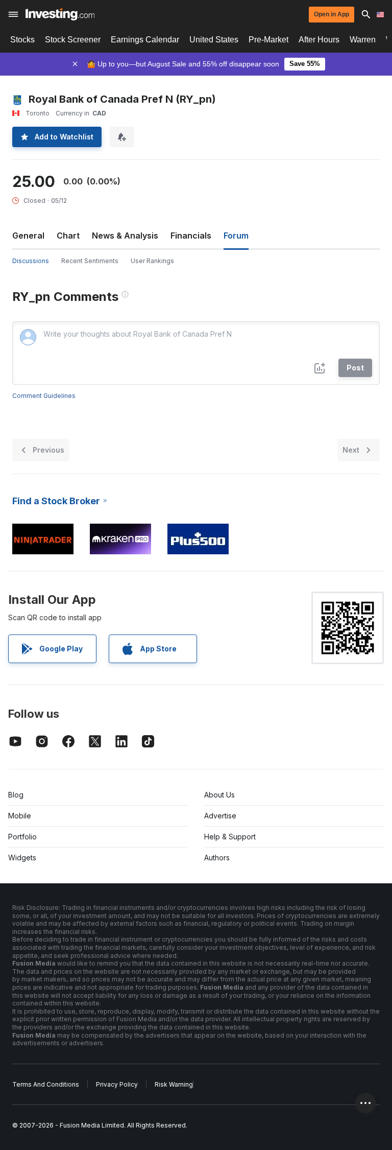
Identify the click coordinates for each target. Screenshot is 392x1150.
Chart (68, 235)
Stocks (22, 39)
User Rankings (152, 261)
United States (213, 39)
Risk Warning (174, 1084)
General (28, 235)
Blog (15, 794)
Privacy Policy (117, 1084)
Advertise (220, 815)
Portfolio (22, 836)
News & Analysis (125, 235)
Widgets (22, 857)
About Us (219, 794)
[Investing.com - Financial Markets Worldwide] (60, 14)
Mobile (19, 815)
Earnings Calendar (145, 39)
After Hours (319, 39)
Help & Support (230, 836)
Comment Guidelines (44, 396)
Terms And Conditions (45, 1084)
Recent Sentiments (89, 261)
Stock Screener (73, 39)
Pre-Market (268, 39)
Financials (190, 235)
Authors (217, 857)
